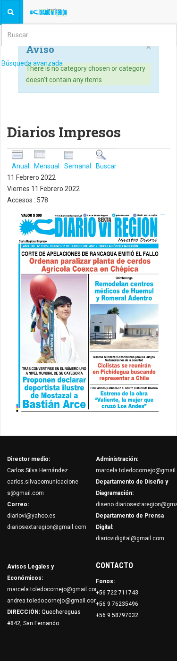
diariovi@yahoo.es (31, 515)
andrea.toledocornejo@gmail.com (53, 600)
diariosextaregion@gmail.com (46, 527)
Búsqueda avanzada (32, 63)
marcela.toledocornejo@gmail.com (53, 589)
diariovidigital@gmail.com (130, 538)
